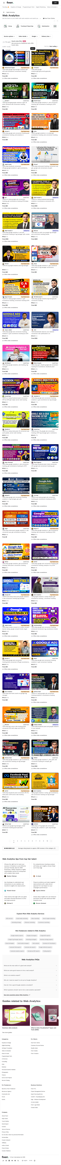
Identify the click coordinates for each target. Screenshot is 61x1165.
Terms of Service (6, 1129)
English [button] (25, 1160)
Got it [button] (32, 48)
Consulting (4, 1061)
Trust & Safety (5, 1121)
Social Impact (5, 1124)
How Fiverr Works (49, 18)
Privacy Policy (5, 1132)
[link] (4, 12)
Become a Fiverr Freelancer (8, 1088)
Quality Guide (34, 1048)
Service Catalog (6, 1080)
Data (3, 1064)
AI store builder (35, 1102)
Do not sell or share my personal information (13, 1134)
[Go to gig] (16, 57)
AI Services (4, 1058)
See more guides (7, 1032)
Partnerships (5, 1137)
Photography (5, 1072)
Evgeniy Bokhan (40, 890)
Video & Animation (6, 1050)
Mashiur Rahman (12, 876)
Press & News (5, 1148)
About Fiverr (5, 1115)
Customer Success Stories (37, 1045)
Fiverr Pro (33, 1088)
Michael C (10, 903)
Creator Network (6, 1140)
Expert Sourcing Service (37, 1094)
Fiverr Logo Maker (35, 1104)
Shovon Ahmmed (41, 903)
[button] (4, 2)
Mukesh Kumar (11, 890)
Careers (4, 1126)
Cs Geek (38, 876)
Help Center (5, 1118)
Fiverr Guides (34, 1050)
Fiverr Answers (34, 1053)
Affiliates (4, 1142)
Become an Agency (6, 1091)
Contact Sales (34, 1107)
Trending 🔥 (5, 7)
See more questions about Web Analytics (16, 995)
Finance (4, 1075)
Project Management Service (38, 1091)
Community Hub (6, 1094)
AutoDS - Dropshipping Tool (38, 1096)
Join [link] (55, 2)
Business (4, 1067)
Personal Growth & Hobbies (8, 1069)
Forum (3, 1096)
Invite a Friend (5, 1145)
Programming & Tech (28, 7)
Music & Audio (5, 1053)
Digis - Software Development (38, 1099)
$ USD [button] (30, 1160)
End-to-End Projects (7, 1077)
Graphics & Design (16, 7)
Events (3, 1099)
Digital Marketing (41, 7)
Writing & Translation (7, 1048)
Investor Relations (6, 1150)
